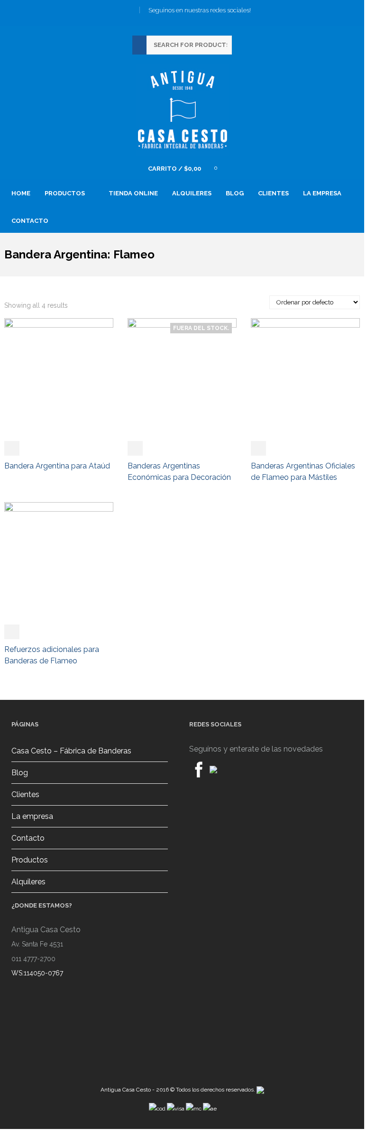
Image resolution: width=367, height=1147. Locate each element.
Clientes (273, 193)
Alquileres (191, 193)
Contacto (29, 220)
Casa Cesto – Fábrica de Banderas (71, 750)
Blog (235, 193)
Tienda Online (133, 193)
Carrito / (174, 168)
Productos (29, 859)
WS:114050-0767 (37, 973)
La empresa (322, 193)
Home (20, 193)
